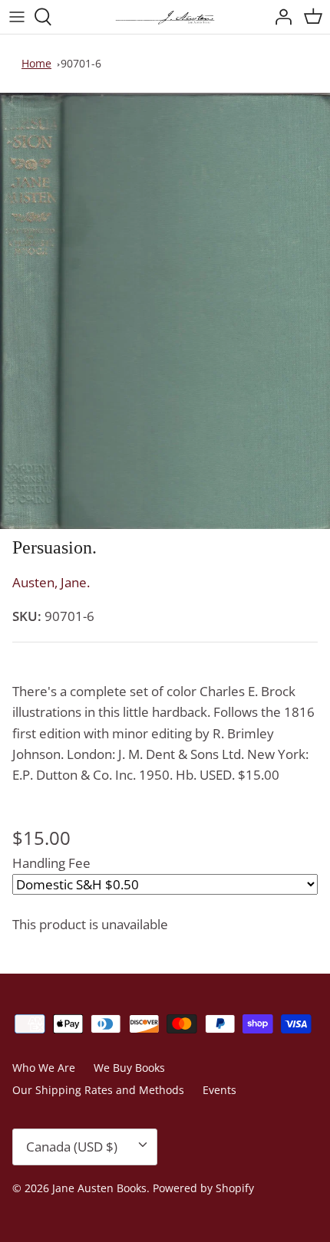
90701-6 (81, 63)
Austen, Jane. (51, 582)
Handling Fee (51, 863)
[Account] (279, 17)
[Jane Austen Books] (165, 16)
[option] (165, 311)
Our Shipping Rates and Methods (98, 1090)
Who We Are (43, 1067)
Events (219, 1090)
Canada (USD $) (71, 1146)
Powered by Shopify (203, 1188)
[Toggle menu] (17, 17)
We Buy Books (129, 1067)
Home (36, 63)
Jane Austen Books (99, 1188)
